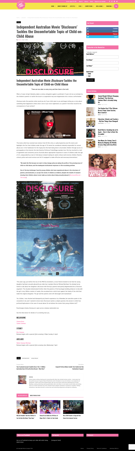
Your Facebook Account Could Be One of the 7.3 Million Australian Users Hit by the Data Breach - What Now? (31, 368)
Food (80, 6)
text (89, 76)
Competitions (88, 6)
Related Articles (22, 395)
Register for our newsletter (100, 1)
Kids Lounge (99, 6)
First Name (89, 60)
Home (52, 6)
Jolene (19, 40)
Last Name (89, 66)
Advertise (86, 1)
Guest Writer (101, 123)
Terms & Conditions (102, 448)
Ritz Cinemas (20, 332)
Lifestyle (72, 6)
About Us (81, 1)
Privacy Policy (90, 448)
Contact (91, 1)
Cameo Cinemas (21, 323)
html (89, 74)
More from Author (35, 395)
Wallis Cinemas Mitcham (24, 343)
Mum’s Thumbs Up (62, 6)
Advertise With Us (114, 448)
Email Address (90, 54)
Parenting (109, 6)
